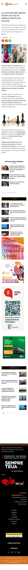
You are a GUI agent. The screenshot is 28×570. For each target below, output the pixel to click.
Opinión (14, 523)
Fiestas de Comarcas (14, 519)
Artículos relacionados (14, 161)
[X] (6, 40)
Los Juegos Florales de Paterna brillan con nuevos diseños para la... (17, 205)
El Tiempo (14, 510)
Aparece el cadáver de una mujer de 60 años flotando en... (17, 226)
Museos (8, 558)
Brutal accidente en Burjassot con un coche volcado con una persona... (18, 219)
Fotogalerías (23, 493)
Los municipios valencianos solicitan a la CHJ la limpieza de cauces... (9, 374)
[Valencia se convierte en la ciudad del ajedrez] (5, 183)
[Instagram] (12, 552)
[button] (2, 4)
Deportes (14, 512)
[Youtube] (18, 552)
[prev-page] (2, 189)
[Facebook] (2, 40)
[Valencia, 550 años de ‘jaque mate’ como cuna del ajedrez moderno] (5, 176)
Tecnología (14, 517)
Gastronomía (14, 558)
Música (19, 558)
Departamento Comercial (19, 497)
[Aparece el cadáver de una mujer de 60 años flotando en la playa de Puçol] (5, 226)
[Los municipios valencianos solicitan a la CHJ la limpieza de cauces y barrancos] (23, 374)
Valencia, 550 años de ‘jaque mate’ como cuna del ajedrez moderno (17, 176)
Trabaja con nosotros (20, 502)
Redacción (5, 37)
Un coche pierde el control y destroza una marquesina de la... (18, 212)
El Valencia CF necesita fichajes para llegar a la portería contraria (16, 233)
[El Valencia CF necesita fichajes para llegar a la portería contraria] (5, 233)
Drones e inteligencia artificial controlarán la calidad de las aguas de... (8, 390)
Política (14, 514)
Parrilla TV (24, 499)
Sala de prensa (22, 504)
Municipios (14, 521)
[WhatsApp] (9, 40)
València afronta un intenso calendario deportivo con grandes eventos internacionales (9, 398)
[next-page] (5, 189)
